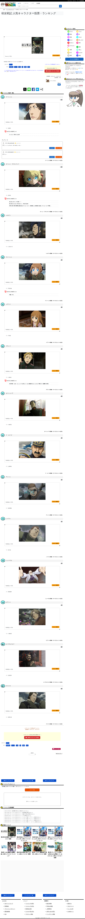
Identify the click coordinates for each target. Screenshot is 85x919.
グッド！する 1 (57, 748)
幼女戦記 (11, 66)
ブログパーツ (70, 906)
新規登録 (81, 85)
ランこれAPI (70, 908)
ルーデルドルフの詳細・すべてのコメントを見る (52, 682)
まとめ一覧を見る (29, 911)
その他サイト (70, 911)
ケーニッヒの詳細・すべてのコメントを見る (53, 160)
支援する (69, 903)
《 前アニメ (8, 780)
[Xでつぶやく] (24, 89)
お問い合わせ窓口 (50, 911)
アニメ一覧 (28, 780)
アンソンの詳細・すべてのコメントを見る (54, 515)
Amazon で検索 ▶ (56, 121)
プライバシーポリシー (10, 908)
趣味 (80, 46)
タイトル (26, 3)
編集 (59, 84)
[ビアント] (32, 617)
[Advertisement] (32, 26)
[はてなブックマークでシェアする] (37, 89)
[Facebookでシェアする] (33, 89)
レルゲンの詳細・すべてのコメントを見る (54, 253)
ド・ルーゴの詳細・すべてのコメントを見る (53, 473)
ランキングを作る (29, 906)
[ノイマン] (32, 533)
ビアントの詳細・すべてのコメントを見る (54, 640)
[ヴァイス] (32, 700)
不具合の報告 (49, 906)
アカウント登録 (29, 914)
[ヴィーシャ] (32, 271)
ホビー (71, 39)
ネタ (71, 52)
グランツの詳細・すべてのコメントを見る (54, 389)
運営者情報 (7, 911)
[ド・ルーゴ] (32, 449)
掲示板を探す (28, 908)
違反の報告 (49, 903)
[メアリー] (32, 319)
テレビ (80, 36)
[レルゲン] (32, 230)
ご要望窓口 (49, 908)
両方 (20, 3)
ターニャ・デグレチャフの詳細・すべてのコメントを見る (51, 211)
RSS (5, 914)
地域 (80, 55)
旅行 (80, 42)
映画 (71, 36)
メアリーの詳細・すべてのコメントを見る (54, 342)
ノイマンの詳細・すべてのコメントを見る (54, 556)
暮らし (80, 49)
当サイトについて (9, 903)
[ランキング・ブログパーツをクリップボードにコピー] (41, 89)
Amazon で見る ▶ (56, 55)
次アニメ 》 (49, 780)
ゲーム (71, 31)
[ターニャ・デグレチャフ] (32, 178)
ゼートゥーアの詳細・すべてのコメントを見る (53, 431)
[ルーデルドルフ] (32, 658)
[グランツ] (32, 360)
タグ (33, 3)
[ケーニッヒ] (32, 111)
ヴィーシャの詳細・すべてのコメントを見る (53, 300)
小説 (19, 66)
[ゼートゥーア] (32, 408)
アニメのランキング (10, 9)
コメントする (32, 789)
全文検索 (38, 3)
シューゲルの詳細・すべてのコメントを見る (53, 598)
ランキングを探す (29, 903)
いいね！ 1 (52, 148)
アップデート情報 (50, 914)
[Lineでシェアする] (29, 89)
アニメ (10, 64)
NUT (29, 66)
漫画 (25, 66)
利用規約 (7, 906)
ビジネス (80, 52)
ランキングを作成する (74, 59)
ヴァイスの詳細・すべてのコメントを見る (54, 723)
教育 (71, 55)
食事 (71, 49)
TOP (4, 9)
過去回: (32, 752)
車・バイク (81, 39)
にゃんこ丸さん (53, 80)
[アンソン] (32, 491)
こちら (7, 71)
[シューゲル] (32, 575)
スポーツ (71, 42)
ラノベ (16, 66)
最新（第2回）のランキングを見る (52, 71)
